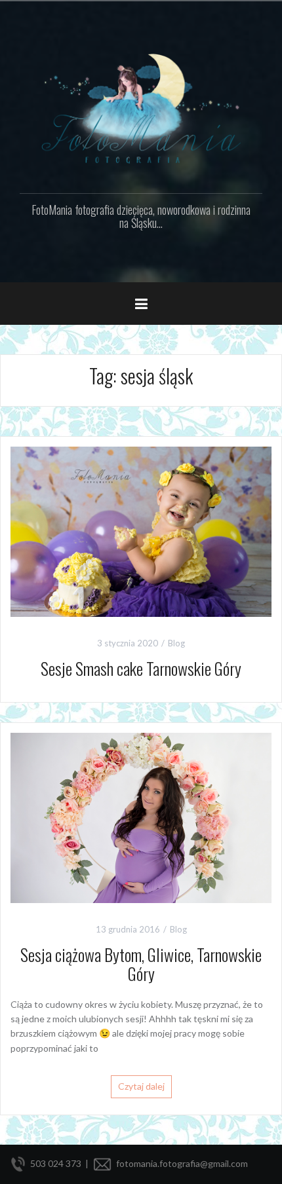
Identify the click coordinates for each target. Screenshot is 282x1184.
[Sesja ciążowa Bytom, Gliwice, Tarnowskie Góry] (141, 816)
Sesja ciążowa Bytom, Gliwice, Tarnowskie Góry (141, 964)
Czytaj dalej (141, 1086)
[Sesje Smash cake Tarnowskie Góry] (141, 530)
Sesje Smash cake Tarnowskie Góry (141, 668)
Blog (176, 643)
